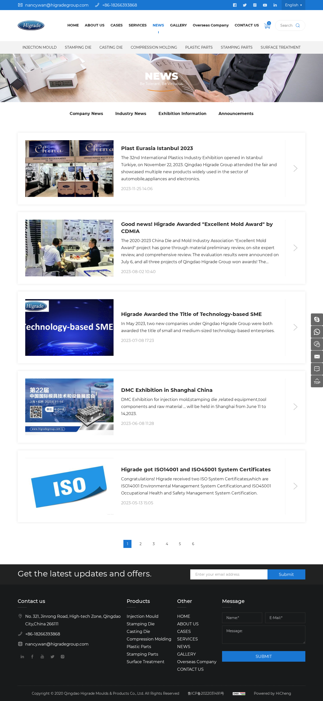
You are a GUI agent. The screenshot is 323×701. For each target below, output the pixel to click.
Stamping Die (78, 47)
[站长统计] (239, 693)
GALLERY (178, 25)
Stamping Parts (237, 47)
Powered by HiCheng (272, 693)
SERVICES (138, 25)
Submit (286, 574)
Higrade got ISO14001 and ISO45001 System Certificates (196, 469)
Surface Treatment (281, 47)
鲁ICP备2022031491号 (206, 693)
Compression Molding (154, 47)
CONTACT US (247, 25)
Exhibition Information (182, 113)
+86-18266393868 (119, 5)
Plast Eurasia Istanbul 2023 (157, 147)
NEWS (158, 25)
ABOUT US (94, 25)
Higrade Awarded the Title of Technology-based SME (191, 313)
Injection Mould (39, 47)
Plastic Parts (199, 47)
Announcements (236, 113)
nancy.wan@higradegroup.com (57, 5)
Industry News (130, 113)
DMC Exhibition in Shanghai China (166, 389)
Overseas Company (211, 25)
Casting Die (111, 47)
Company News (86, 113)
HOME (73, 25)
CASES (117, 25)
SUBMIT (264, 656)
